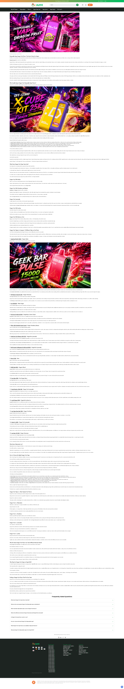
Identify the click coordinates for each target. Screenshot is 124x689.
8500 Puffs (50, 647)
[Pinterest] (65, 637)
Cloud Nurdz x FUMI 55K (16, 389)
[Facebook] (58, 637)
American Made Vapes (68, 646)
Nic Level (59, 9)
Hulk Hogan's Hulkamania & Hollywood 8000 (21, 347)
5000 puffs (51, 646)
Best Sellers (66, 648)
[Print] (61, 637)
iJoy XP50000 (14, 303)
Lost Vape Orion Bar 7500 (17, 411)
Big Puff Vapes (14, 9)
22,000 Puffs (51, 658)
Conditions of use (83, 647)
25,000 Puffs (51, 659)
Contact (81, 648)
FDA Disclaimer (82, 650)
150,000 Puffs (51, 671)
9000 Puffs (51, 648)
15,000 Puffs (51, 652)
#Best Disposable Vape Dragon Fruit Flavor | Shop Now (62, 634)
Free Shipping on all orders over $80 (62, 1)
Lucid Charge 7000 (15, 400)
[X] (63, 637)
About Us (81, 646)
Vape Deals (52, 9)
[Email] (60, 637)
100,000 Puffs (51, 670)
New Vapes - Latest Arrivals (67, 651)
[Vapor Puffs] (36, 644)
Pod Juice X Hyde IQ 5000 (17, 314)
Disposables (22, 9)
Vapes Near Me (36, 9)
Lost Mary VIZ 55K (15, 433)
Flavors (29, 9)
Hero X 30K (13, 358)
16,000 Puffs (51, 654)
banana (16, 190)
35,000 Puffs (51, 662)
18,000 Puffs (51, 655)
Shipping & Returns (83, 652)
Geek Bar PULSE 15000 (16, 239)
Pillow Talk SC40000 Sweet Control (19, 325)
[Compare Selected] (82, 5)
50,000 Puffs (51, 665)
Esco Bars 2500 (14, 378)
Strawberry (11, 190)
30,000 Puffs (51, 661)
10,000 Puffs (51, 650)
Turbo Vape (66, 652)
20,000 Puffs (51, 656)
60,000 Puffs (51, 666)
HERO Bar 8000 (14, 367)
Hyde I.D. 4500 (14, 422)
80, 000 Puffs (51, 669)
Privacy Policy (82, 651)
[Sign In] (86, 5)
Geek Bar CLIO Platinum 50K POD (18, 336)
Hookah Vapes (66, 647)
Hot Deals (101, 1)
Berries (11, 218)
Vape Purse (65, 655)
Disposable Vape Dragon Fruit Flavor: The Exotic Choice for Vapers (24, 56)
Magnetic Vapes (67, 653)
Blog (80, 654)
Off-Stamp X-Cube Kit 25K (16, 294)
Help (105, 1)
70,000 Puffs (51, 667)
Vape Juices (45, 9)
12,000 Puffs (51, 651)
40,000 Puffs (51, 663)
